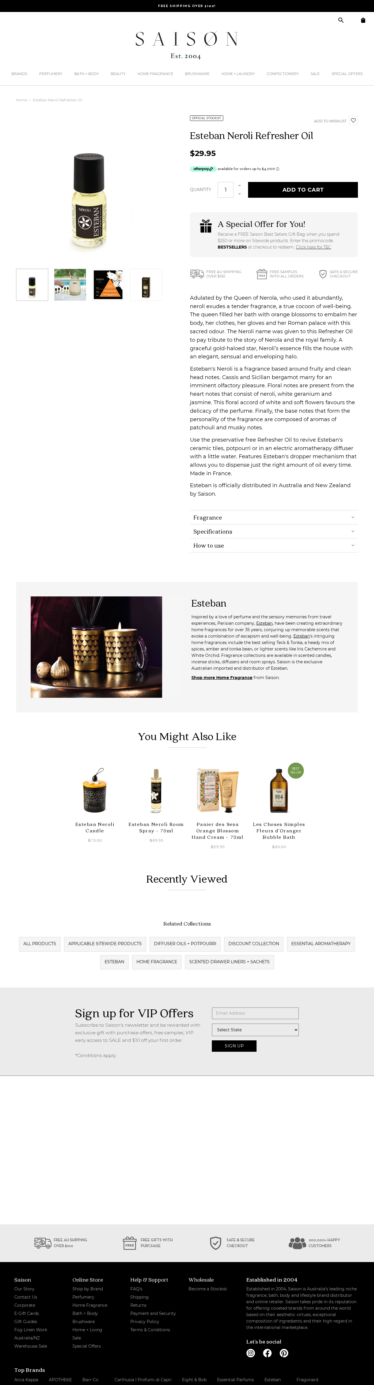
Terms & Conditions (150, 1329)
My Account (352, 20)
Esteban (264, 623)
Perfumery (51, 74)
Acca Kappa (26, 1379)
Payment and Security (153, 1313)
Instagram (250, 1353)
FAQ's (136, 1289)
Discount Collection (253, 943)
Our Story (24, 1289)
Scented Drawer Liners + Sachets (229, 961)
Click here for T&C (313, 247)
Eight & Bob (194, 1379)
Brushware (197, 74)
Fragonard (307, 1379)
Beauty (118, 74)
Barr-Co (90, 1379)
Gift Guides (25, 1321)
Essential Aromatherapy (321, 943)
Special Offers (347, 74)
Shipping (139, 1297)
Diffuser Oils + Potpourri (185, 943)
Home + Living (87, 1329)
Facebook (267, 1353)
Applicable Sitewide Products (105, 943)
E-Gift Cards (26, 1313)
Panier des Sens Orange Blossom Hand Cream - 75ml (217, 830)
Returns (138, 1305)
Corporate (24, 1305)
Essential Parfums (235, 1379)
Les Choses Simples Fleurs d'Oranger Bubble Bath (279, 830)
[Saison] (187, 45)
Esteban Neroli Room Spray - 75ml (156, 827)
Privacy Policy (144, 1321)
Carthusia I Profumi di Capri (143, 1379)
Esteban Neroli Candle (95, 827)
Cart (363, 20)
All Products (39, 943)
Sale (315, 74)
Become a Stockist (207, 1289)
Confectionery (283, 74)
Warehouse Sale (30, 1346)
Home (22, 100)
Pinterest (284, 1353)
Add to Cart (303, 190)
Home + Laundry (238, 74)
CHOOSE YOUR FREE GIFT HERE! (187, 6)
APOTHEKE (60, 1379)
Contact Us (25, 1297)
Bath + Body (86, 74)
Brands (19, 74)
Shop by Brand (87, 1289)
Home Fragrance (155, 74)
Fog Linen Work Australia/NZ (30, 1334)
